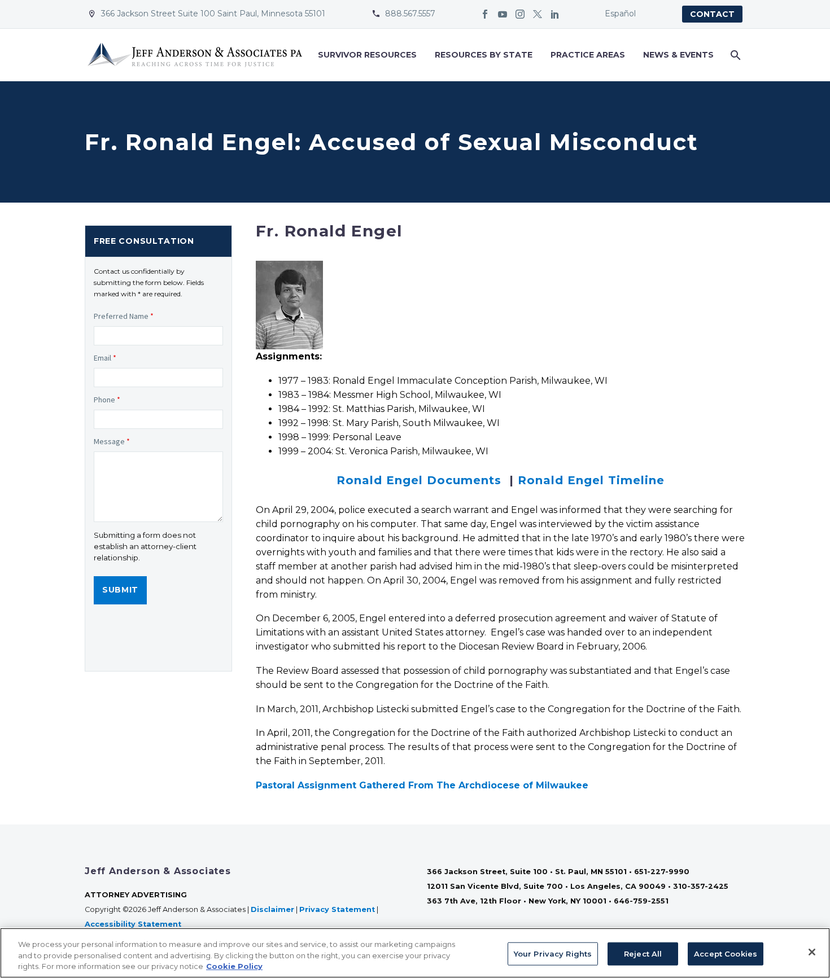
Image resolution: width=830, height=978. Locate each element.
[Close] (812, 952)
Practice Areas (588, 55)
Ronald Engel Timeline (591, 480)
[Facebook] (485, 14)
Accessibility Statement (134, 924)
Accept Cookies (725, 953)
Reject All (643, 953)
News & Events (678, 55)
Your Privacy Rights (553, 953)
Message (112, 441)
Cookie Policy (234, 966)
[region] (415, 953)
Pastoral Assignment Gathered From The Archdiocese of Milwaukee (422, 785)
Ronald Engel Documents (419, 480)
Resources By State (483, 55)
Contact (712, 14)
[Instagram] (520, 14)
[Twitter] (537, 14)
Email (105, 358)
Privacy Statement (337, 909)
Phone (107, 399)
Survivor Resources (367, 55)
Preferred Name (124, 316)
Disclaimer (272, 909)
